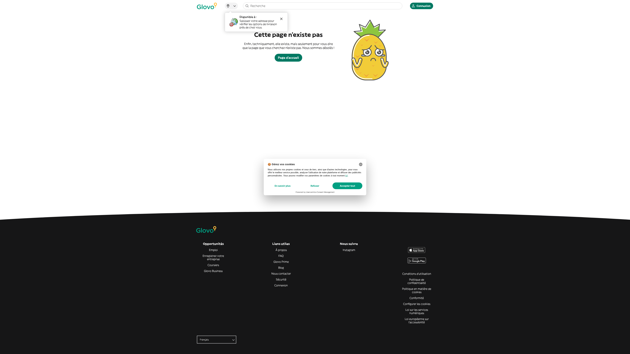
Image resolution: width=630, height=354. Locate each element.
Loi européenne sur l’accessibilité (417, 320)
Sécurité (281, 279)
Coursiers (213, 265)
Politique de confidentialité (417, 281)
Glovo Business (213, 271)
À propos (281, 250)
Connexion (281, 285)
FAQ (281, 255)
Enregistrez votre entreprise (213, 257)
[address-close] (281, 19)
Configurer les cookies (416, 303)
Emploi (213, 250)
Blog (281, 267)
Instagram (349, 250)
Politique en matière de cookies (416, 290)
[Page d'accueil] (207, 6)
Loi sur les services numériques (416, 311)
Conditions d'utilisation (416, 273)
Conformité (417, 298)
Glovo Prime (281, 261)
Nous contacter (281, 273)
